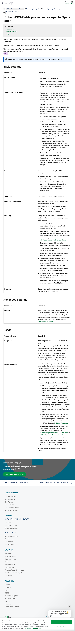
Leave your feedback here (14, 474)
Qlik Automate (9, 544)
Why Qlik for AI (10, 564)
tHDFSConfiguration (61, 423)
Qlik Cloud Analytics (11, 536)
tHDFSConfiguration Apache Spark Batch (54, 433)
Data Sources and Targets (14, 573)
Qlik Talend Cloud (11, 525)
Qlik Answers (9, 539)
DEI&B (7, 593)
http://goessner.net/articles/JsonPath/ (53, 240)
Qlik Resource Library (12, 510)
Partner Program (10, 598)
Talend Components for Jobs (15, 9)
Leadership (8, 587)
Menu (72, 4)
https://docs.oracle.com (46, 321)
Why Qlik (8, 553)
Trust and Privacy (11, 559)
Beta (5, 53)
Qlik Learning (9, 505)
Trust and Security (11, 556)
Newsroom (8, 604)
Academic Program (11, 596)
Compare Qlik (9, 567)
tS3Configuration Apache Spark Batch (53, 435)
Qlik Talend (8, 522)
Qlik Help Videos (10, 496)
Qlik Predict (9, 541)
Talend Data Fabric (11, 528)
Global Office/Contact (12, 606)
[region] (37, 624)
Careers (7, 601)
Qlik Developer (10, 499)
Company (8, 585)
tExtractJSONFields (11, 11)
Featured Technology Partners (15, 570)
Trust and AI (9, 562)
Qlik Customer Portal (12, 507)
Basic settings (10, 29)
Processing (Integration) (33, 9)
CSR (6, 590)
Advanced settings (11, 31)
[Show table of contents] (3, 9)
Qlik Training (9, 502)
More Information (61, 626)
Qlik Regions (9, 575)
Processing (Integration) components (53, 9)
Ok (61, 622)
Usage (8, 34)
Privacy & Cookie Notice (33, 628)
